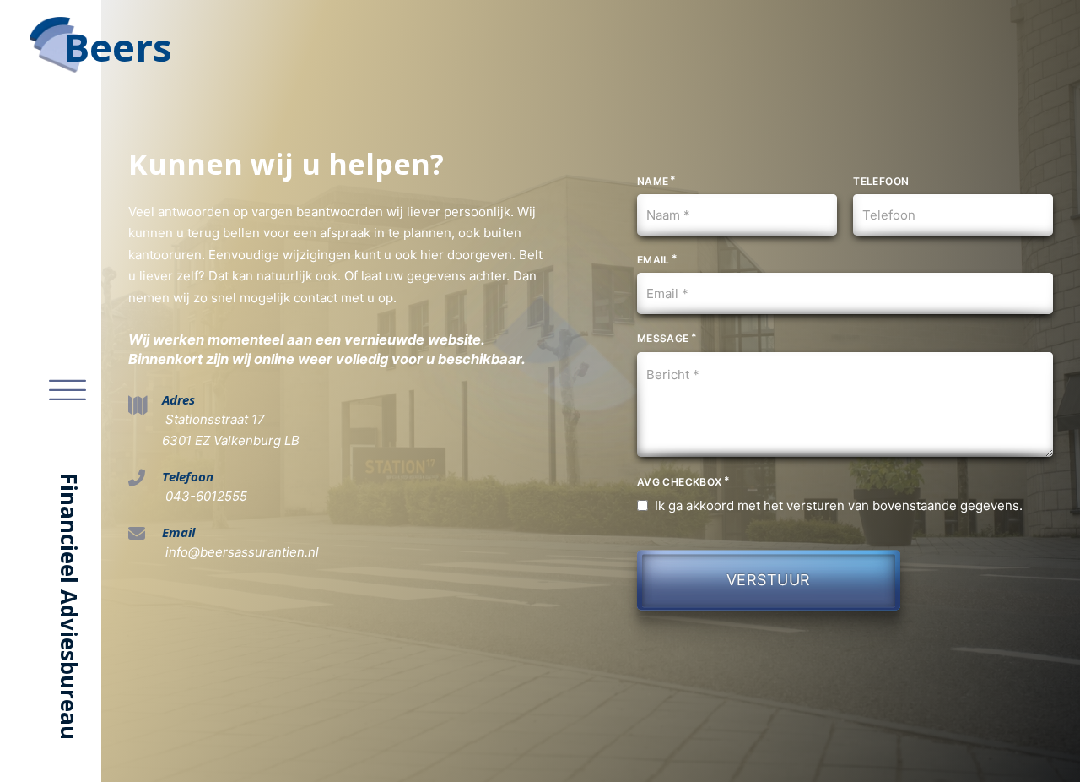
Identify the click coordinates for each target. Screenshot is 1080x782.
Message (663, 338)
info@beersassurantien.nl (240, 552)
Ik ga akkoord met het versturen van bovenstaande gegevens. (839, 505)
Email (653, 259)
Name (653, 181)
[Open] (67, 391)
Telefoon (881, 181)
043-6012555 (204, 496)
